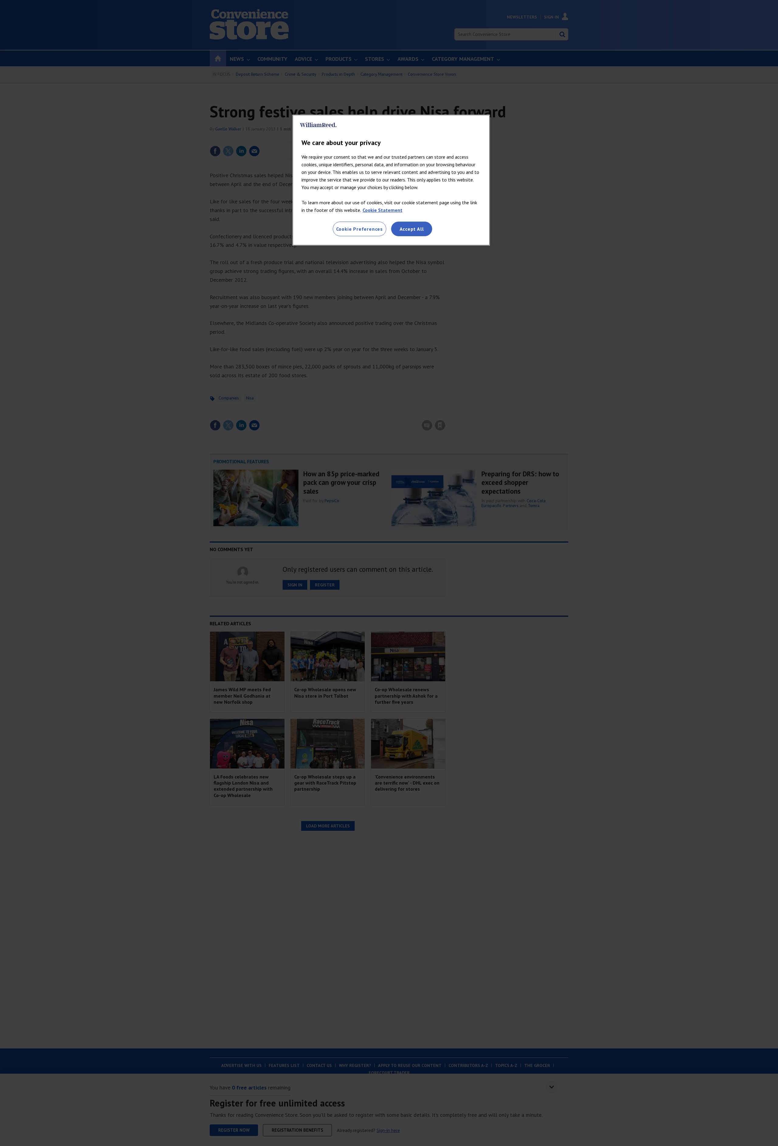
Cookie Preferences (359, 229)
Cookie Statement (382, 210)
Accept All (412, 229)
